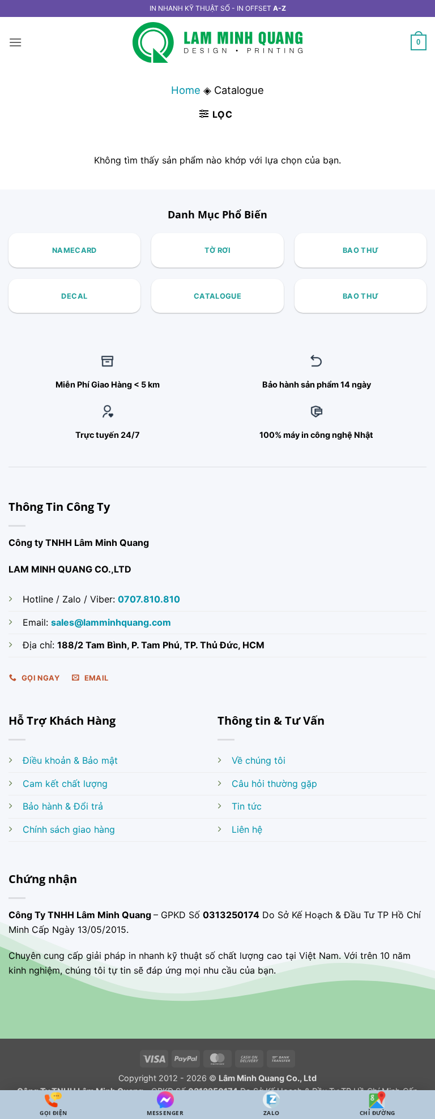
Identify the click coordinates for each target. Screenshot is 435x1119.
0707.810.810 (149, 599)
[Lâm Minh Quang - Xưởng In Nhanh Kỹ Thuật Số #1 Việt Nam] (217, 42)
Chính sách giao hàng (69, 829)
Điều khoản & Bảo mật (70, 760)
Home (186, 90)
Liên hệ (247, 829)
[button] (15, 42)
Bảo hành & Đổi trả (63, 806)
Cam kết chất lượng (65, 783)
